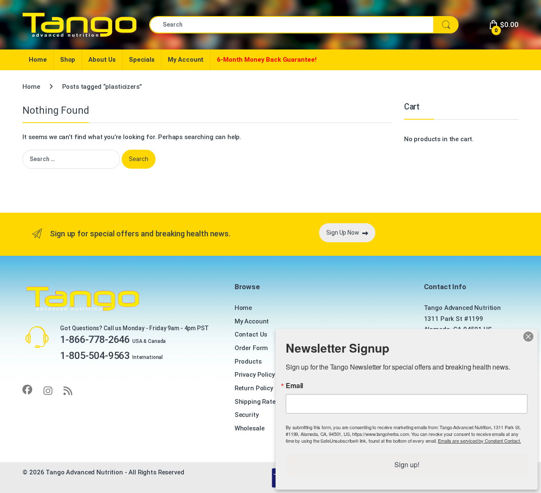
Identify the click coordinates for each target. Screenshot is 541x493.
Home (37, 59)
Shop (67, 59)
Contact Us (251, 334)
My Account (186, 59)
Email (294, 385)
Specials (142, 59)
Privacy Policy (255, 374)
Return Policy (254, 388)
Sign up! (406, 464)
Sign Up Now (342, 232)
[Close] (528, 336)
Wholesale (250, 428)
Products (248, 361)
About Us (102, 59)
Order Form (251, 348)
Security (247, 415)
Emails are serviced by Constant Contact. (479, 440)
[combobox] (291, 24)
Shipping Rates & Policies (272, 401)
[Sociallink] (27, 390)
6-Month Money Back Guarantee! (267, 59)
